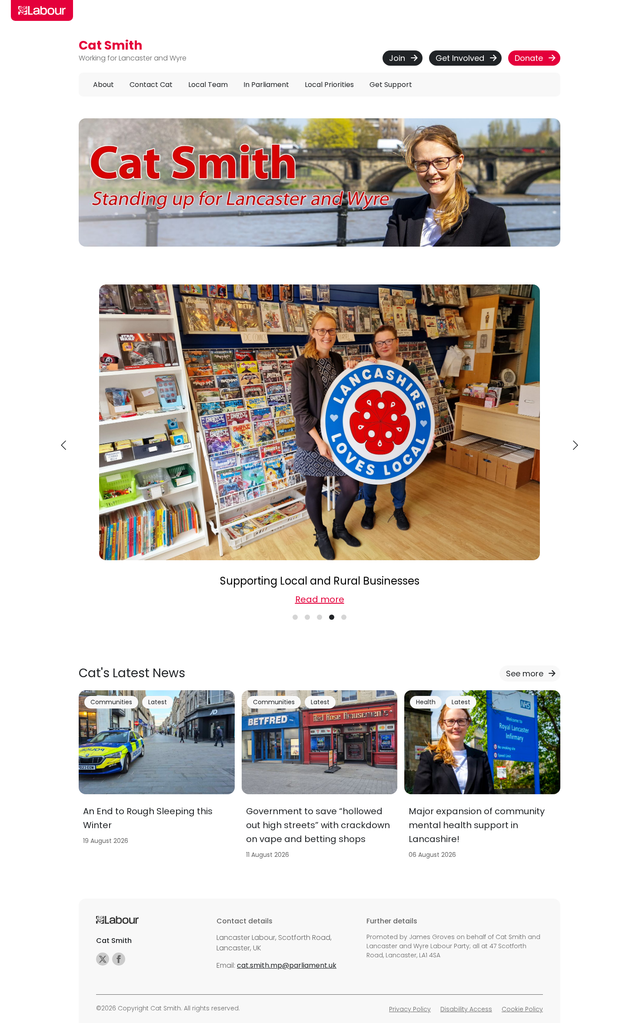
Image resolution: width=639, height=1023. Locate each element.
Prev (64, 445)
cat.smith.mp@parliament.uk (286, 965)
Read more (319, 599)
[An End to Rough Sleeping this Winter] (157, 777)
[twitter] (102, 959)
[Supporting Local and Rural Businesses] (319, 422)
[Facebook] (118, 959)
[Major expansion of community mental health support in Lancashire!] (482, 777)
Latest (157, 702)
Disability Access (466, 1009)
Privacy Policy (410, 1009)
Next (574, 445)
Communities (111, 702)
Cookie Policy (522, 1009)
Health (426, 702)
